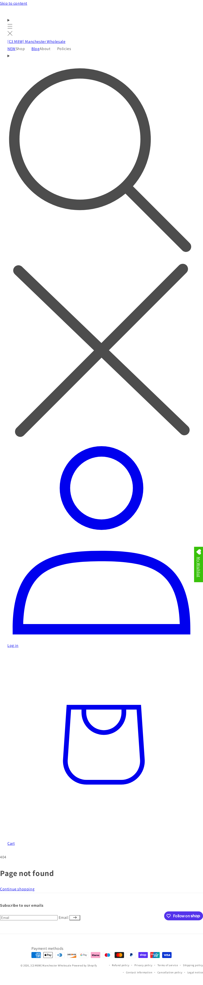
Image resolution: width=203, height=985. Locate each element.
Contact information (139, 972)
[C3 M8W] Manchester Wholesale (50, 965)
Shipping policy (193, 965)
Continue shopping (17, 889)
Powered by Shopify (84, 965)
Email (64, 917)
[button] (10, 27)
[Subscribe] (74, 917)
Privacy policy (143, 965)
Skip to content (13, 3)
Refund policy (120, 965)
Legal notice (195, 972)
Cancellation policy (169, 972)
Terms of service (167, 965)
